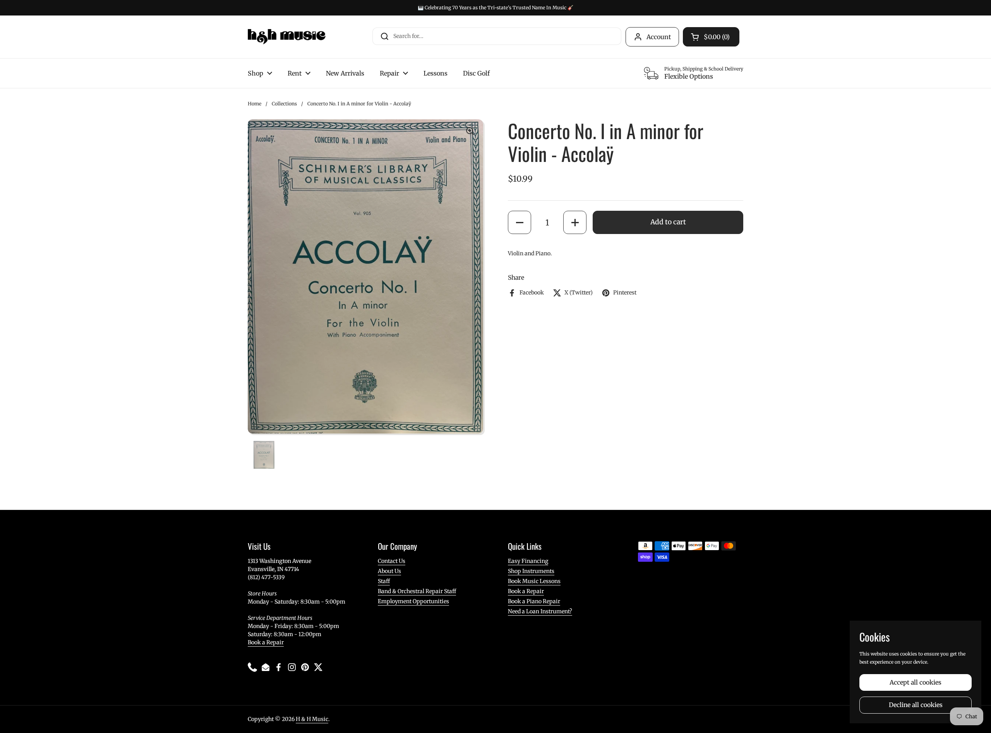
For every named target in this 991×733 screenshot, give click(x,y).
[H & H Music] (287, 37)
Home (254, 104)
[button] (519, 222)
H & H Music (312, 719)
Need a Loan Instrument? (540, 611)
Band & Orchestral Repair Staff (417, 591)
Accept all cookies (915, 682)
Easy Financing (528, 560)
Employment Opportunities (413, 601)
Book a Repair (266, 642)
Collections (284, 104)
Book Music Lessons (534, 581)
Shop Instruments (531, 571)
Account (658, 37)
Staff (384, 581)
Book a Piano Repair (534, 601)
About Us (389, 571)
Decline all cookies (916, 705)
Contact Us (391, 560)
